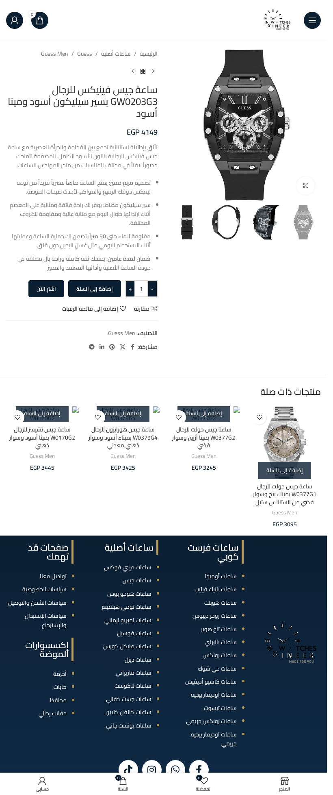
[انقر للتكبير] (305, 185)
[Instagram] (152, 770)
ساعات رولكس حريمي (211, 721)
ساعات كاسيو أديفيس (211, 681)
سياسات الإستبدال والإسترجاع (46, 620)
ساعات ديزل (138, 659)
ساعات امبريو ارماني (127, 620)
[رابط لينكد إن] (102, 347)
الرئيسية (149, 53)
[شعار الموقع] (277, 20)
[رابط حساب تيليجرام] (91, 347)
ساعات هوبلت (220, 602)
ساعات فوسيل (134, 633)
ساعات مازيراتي (133, 672)
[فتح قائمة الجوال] (312, 20)
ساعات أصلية (116, 53)
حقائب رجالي (53, 713)
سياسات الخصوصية (44, 589)
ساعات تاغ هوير (219, 629)
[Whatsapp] (175, 770)
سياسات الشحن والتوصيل (37, 602)
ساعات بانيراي (221, 642)
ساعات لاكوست (133, 685)
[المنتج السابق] (153, 71)
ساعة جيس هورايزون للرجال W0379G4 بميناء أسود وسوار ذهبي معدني (123, 437)
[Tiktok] (128, 770)
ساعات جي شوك (217, 668)
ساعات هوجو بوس (129, 593)
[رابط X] (122, 347)
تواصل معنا (53, 576)
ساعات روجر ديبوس (214, 615)
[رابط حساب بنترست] (112, 347)
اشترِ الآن (46, 289)
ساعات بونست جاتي (128, 725)
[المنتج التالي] (133, 71)
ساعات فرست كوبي (213, 552)
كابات (60, 687)
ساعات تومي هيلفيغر (126, 606)
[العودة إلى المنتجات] (143, 71)
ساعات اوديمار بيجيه (214, 694)
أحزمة (60, 674)
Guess (84, 53)
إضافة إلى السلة (94, 289)
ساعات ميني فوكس (127, 567)
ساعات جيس (137, 580)
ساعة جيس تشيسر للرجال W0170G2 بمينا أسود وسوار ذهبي (42, 437)
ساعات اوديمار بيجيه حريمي (214, 739)
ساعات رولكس (220, 655)
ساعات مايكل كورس (127, 646)
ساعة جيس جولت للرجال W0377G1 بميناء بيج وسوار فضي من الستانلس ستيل (284, 494)
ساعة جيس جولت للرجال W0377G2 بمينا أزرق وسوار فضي (203, 437)
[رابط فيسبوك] (133, 347)
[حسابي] (14, 20)
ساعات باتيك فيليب (216, 589)
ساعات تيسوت (220, 708)
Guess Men (54, 53)
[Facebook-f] (199, 770)
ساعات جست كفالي (128, 699)
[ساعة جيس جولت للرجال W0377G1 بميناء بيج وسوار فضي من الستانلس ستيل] (284, 442)
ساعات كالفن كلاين (128, 712)
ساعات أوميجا (221, 576)
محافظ (58, 700)
